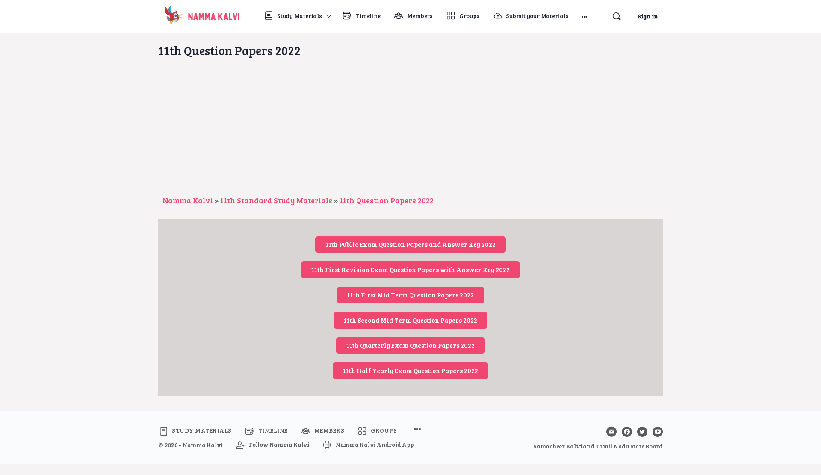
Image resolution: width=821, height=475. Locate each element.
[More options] (584, 16)
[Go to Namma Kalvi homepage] (200, 15)
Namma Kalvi (187, 200)
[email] (611, 432)
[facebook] (627, 432)
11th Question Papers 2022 (387, 200)
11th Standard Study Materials (276, 200)
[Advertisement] (410, 130)
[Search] (616, 16)
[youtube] (658, 432)
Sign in (648, 16)
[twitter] (642, 432)
